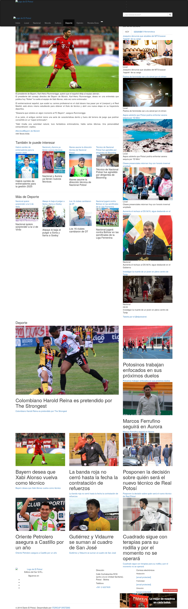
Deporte (68, 23)
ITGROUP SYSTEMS (61, 607)
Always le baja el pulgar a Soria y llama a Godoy (53, 202)
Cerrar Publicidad (170, 590)
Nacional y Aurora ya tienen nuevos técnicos (52, 148)
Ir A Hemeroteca (148, 31)
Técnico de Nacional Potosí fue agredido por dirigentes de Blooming (106, 150)
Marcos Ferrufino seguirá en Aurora (138, 431)
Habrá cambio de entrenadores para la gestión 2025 (25, 150)
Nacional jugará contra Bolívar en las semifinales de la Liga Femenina (107, 204)
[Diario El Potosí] (67, 1)
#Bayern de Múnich (31, 130)
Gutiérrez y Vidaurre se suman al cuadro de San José (92, 552)
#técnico (19, 130)
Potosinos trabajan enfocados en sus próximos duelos (146, 380)
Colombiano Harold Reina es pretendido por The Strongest (41, 411)
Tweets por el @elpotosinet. (135, 316)
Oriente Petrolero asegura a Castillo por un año (36, 552)
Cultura (58, 23)
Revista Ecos (93, 23)
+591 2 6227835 (103, 587)
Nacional (37, 23)
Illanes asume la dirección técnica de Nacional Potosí (80, 150)
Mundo (48, 23)
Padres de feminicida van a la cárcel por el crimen (144, 76)
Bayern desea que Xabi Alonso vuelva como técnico (38, 488)
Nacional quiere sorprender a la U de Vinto (25, 204)
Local (26, 23)
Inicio (18, 23)
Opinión (80, 23)
